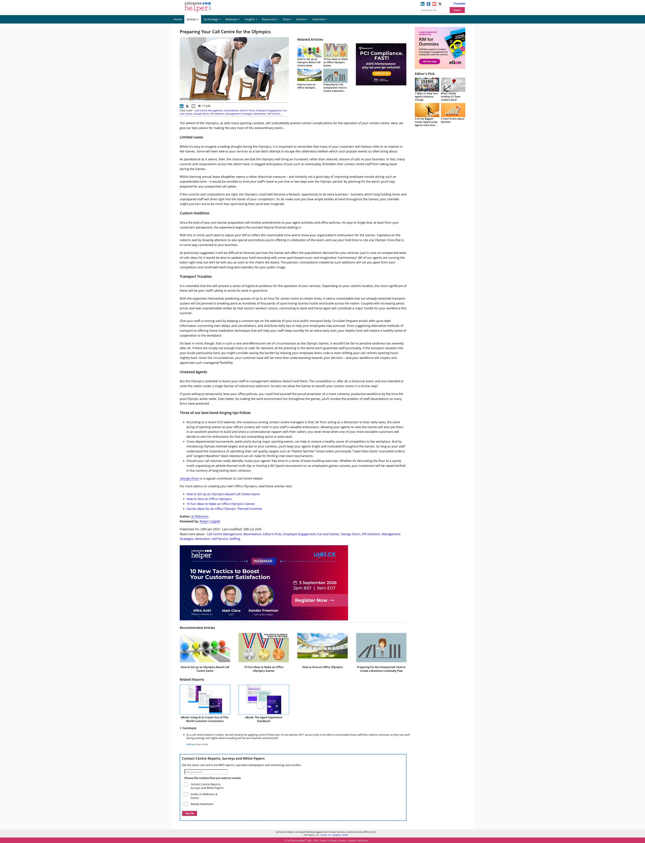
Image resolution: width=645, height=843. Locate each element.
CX (317, 834)
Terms (323, 840)
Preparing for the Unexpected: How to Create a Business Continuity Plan (335, 89)
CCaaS (323, 834)
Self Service (273, 113)
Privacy (342, 840)
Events (300, 19)
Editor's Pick (425, 73)
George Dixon (201, 113)
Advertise (318, 19)
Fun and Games (328, 534)
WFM (345, 834)
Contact (352, 840)
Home (178, 19)
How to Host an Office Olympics (306, 86)
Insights (250, 19)
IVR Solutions (217, 113)
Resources (269, 19)
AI (329, 834)
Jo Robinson (199, 516)
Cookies (332, 840)
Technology (210, 19)
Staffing (234, 539)
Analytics (336, 834)
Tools (286, 19)
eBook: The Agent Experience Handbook (263, 719)
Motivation (260, 113)
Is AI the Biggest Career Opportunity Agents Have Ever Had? (426, 123)
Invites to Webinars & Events (203, 796)
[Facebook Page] (428, 5)
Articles (191, 19)
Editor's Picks (247, 110)
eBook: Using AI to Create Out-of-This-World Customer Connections (205, 719)
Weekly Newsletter (202, 804)
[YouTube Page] (434, 5)
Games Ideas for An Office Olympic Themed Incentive (224, 509)
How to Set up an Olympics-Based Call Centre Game (308, 62)
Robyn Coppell (210, 521)
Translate (459, 3)
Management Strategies (239, 113)
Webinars (231, 19)
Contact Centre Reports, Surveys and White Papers (223, 758)
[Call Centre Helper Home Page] (198, 12)
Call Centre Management (209, 110)
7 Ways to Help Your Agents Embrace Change (426, 96)
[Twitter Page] (440, 5)
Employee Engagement (269, 110)
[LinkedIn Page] (422, 5)
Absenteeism (231, 110)
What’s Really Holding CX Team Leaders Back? (450, 96)
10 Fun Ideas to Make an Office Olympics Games (335, 62)
